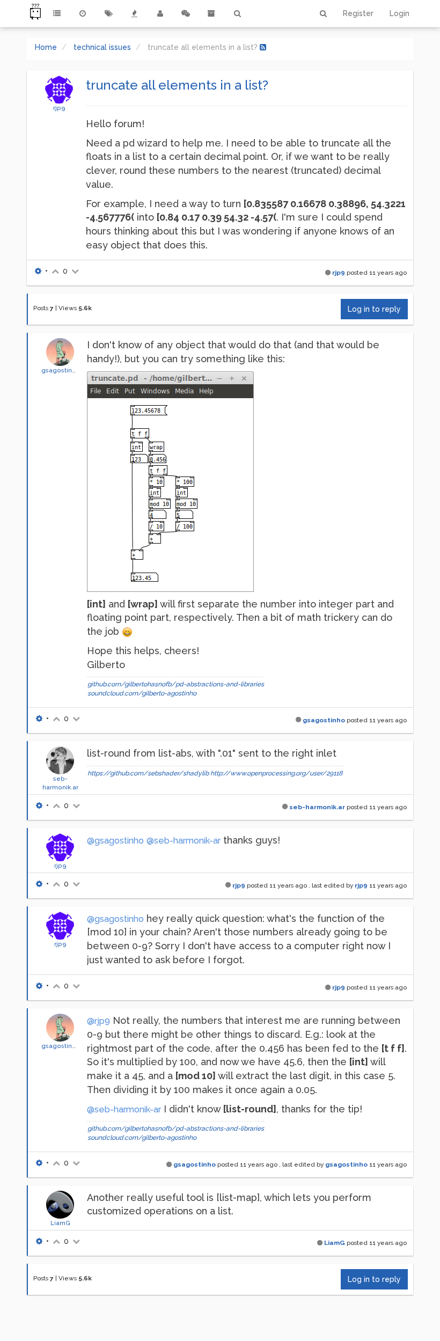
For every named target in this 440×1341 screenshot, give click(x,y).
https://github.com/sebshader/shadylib (148, 773)
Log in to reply (374, 309)
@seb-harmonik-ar (183, 841)
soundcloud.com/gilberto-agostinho (141, 693)
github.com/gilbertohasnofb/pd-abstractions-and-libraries (175, 684)
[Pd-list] (211, 13)
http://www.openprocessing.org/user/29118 (276, 773)
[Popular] (134, 13)
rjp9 (59, 108)
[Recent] (83, 13)
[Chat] (186, 13)
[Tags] (108, 13)
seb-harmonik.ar (317, 807)
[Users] (160, 13)
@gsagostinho (115, 841)
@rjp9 (98, 1021)
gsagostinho (60, 370)
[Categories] (57, 13)
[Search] (237, 13)
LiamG (60, 1223)
